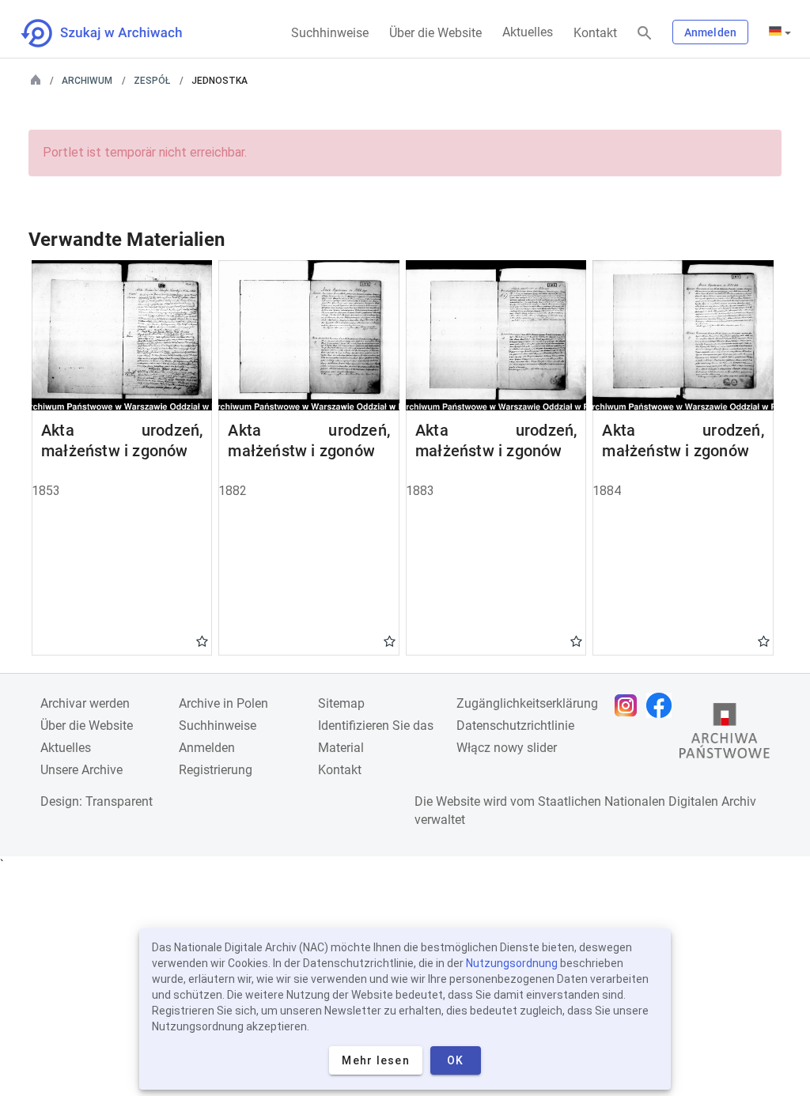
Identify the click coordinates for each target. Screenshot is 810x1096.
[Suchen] (644, 33)
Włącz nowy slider (506, 747)
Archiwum (87, 80)
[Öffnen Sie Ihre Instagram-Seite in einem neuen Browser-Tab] (629, 705)
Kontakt (595, 32)
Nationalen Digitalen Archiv (680, 801)
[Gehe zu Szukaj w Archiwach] (116, 33)
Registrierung (215, 769)
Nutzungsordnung (512, 963)
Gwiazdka (202, 640)
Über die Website (435, 32)
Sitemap (341, 703)
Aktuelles (527, 32)
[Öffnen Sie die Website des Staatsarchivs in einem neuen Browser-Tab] (724, 735)
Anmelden (710, 32)
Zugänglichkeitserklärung (527, 703)
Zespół (152, 80)
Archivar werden (85, 703)
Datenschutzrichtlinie (515, 725)
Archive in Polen (223, 703)
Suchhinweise (330, 32)
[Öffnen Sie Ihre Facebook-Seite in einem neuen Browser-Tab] (662, 705)
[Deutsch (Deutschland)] (780, 32)
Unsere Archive (81, 769)
